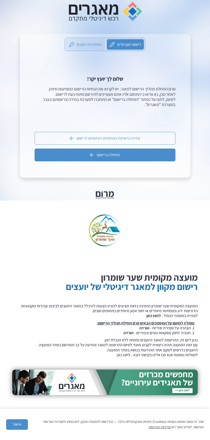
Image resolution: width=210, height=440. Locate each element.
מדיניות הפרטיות (160, 427)
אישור (17, 424)
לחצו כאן (123, 355)
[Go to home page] (105, 11)
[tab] (125, 44)
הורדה (144, 328)
